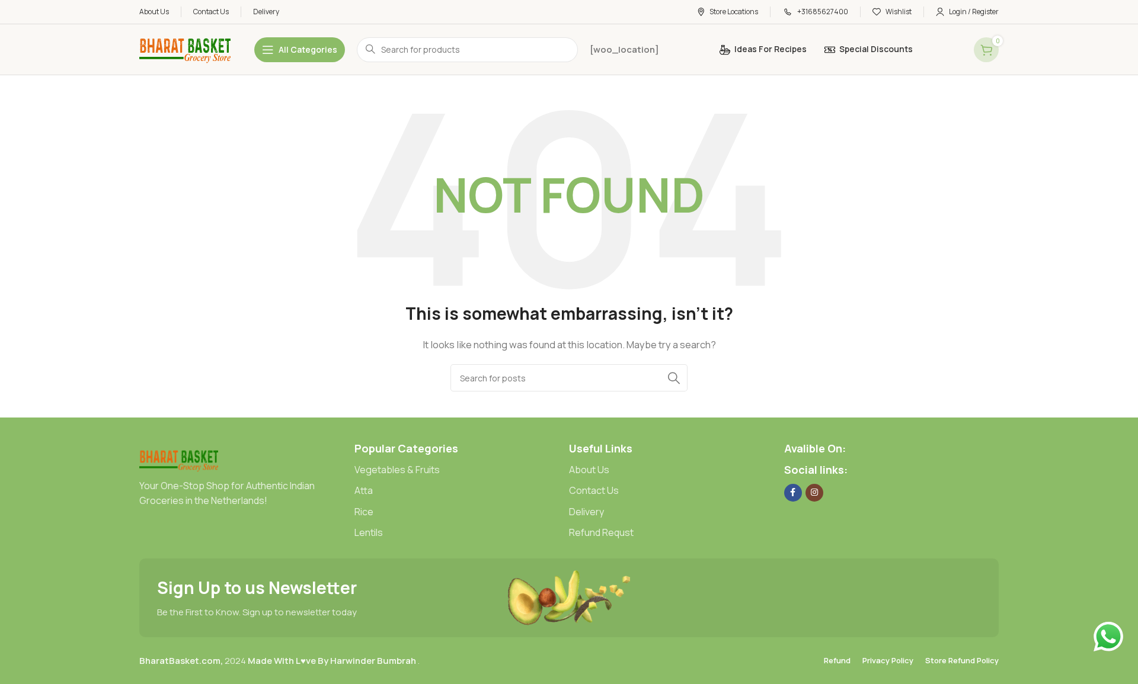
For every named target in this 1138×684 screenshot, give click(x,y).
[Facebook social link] (793, 493)
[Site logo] (185, 49)
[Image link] (178, 458)
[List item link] (462, 470)
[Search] (674, 377)
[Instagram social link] (814, 493)
